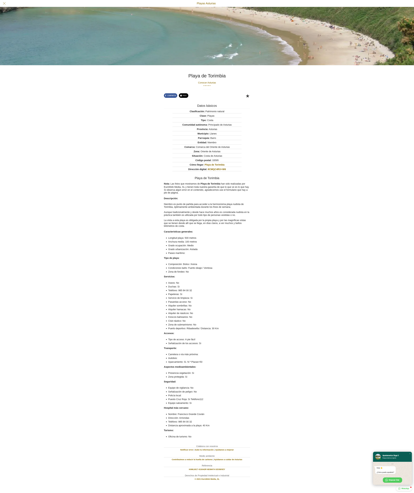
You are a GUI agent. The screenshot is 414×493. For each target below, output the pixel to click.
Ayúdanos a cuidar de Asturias (228, 459)
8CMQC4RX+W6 (217, 169)
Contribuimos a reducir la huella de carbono (192, 459)
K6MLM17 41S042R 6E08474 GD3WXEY (207, 469)
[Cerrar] (4, 3)
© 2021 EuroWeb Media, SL (207, 479)
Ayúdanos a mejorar (224, 450)
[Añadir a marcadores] (247, 95)
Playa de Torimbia (214, 164)
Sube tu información (204, 450)
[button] (410, 454)
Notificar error (186, 450)
